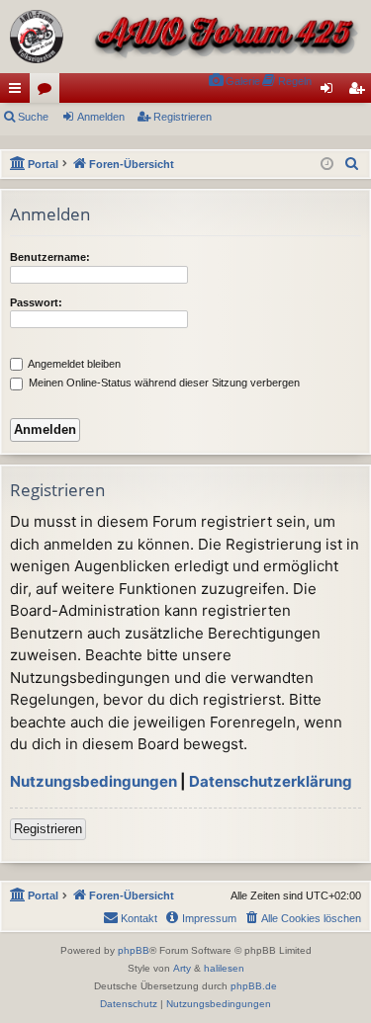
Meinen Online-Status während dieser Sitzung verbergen (163, 382)
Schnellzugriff (19, 92)
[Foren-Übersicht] (185, 36)
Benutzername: (50, 257)
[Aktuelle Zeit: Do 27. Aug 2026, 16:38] (327, 164)
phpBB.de (254, 985)
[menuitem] (234, 81)
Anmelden (101, 117)
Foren (48, 92)
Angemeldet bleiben (73, 364)
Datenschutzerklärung (270, 781)
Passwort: (36, 302)
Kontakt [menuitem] (139, 918)
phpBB (133, 950)
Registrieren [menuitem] (360, 92)
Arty (182, 968)
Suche (33, 117)
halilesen (224, 968)
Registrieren (182, 117)
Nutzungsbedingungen (93, 781)
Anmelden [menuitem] (330, 92)
